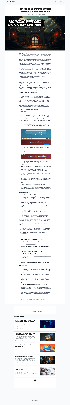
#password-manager (29, 299)
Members (30, 393)
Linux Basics (26, 1)
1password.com (29, 172)
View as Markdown (43, 14)
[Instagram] (34, 386)
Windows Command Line (34, 1)
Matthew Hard (24, 53)
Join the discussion (51, 308)
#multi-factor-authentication (24, 301)
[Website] (37, 386)
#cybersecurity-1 (36, 299)
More (44, 1)
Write (62, 1)
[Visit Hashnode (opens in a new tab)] (35, 400)
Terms (40, 393)
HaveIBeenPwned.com (35, 97)
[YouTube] (35, 386)
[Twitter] (32, 386)
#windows (42, 299)
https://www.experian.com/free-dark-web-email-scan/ (36, 256)
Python (40, 1)
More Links (8, 59)
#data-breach (22, 299)
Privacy (37, 393)
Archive (34, 393)
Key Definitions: (9, 60)
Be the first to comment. (38, 311)
